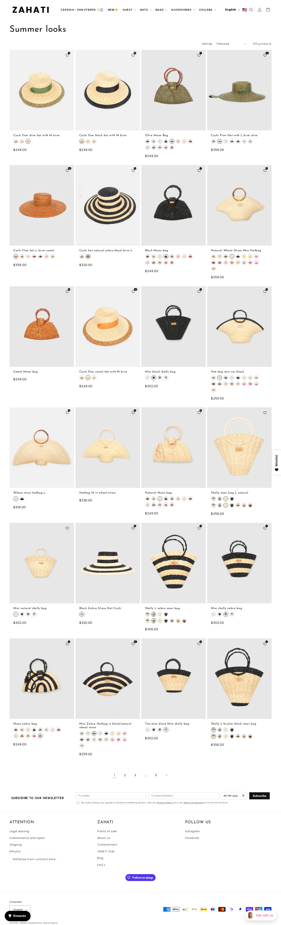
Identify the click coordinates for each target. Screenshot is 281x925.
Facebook (192, 838)
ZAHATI (24, 923)
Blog (100, 858)
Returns (15, 851)
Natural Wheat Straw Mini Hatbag (236, 250)
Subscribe (259, 795)
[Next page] (166, 775)
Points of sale (107, 831)
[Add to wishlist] (265, 413)
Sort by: (207, 44)
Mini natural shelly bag (30, 608)
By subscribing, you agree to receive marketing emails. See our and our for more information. (155, 802)
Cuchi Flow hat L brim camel (33, 250)
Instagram (192, 831)
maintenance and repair (27, 838)
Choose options (41, 127)
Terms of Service (193, 802)
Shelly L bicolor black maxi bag (233, 723)
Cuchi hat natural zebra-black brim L (105, 250)
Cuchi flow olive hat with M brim (36, 135)
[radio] (15, 141)
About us (103, 838)
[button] (129, 10)
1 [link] (114, 775)
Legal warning (19, 831)
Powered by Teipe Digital (43, 923)
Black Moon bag (156, 250)
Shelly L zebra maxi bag (162, 608)
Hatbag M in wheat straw (97, 492)
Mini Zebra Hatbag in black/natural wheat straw (105, 725)
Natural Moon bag (158, 492)
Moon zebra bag (25, 723)
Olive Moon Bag (156, 135)
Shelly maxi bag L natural (229, 492)
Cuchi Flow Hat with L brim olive (234, 135)
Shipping (16, 845)
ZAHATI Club (106, 851)
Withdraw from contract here (34, 859)
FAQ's (101, 865)
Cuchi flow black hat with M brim (103, 135)
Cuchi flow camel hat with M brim (103, 371)
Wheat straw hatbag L (29, 492)
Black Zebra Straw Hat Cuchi (100, 608)
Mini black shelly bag (160, 371)
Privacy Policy (165, 802)
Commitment (107, 845)
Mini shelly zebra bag (226, 608)
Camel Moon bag (25, 371)
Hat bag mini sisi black (227, 371)
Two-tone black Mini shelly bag (167, 723)
